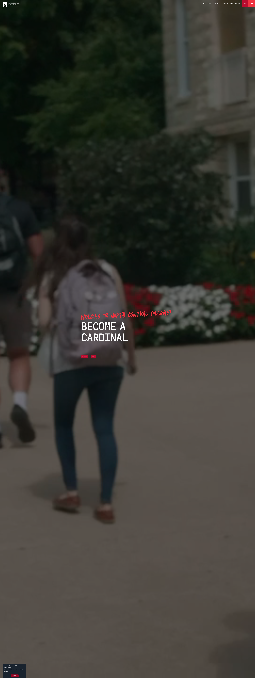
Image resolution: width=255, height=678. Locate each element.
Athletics (225, 3)
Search (245, 3)
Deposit (84, 356)
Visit (204, 3)
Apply (209, 3)
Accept (14, 675)
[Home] (11, 4)
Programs (217, 3)
